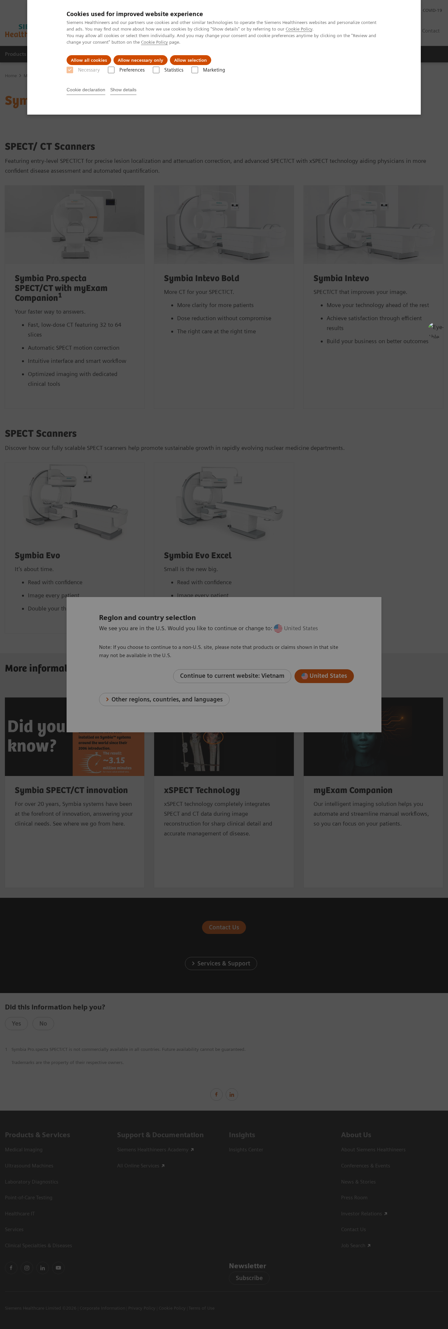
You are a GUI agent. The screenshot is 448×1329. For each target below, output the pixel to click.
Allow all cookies (89, 60)
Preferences (132, 70)
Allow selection (190, 60)
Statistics (173, 70)
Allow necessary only (140, 60)
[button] (436, 330)
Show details (123, 89)
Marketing (214, 70)
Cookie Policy (299, 29)
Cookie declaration (86, 89)
